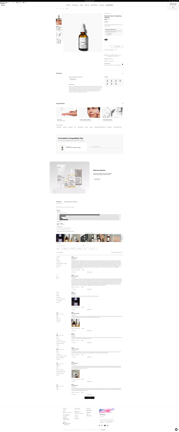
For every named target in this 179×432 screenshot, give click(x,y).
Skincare (57, 8)
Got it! (173, 7)
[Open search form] (170, 1)
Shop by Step (62, 8)
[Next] (98, 0)
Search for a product (96, 146)
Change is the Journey (66, 418)
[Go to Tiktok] (107, 425)
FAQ (75, 410)
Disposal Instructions (78, 411)
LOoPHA (14, 2)
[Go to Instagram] (101, 425)
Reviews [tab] (59, 201)
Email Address (102, 416)
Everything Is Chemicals (66, 419)
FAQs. (116, 49)
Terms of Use (101, 422)
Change (70, 423)
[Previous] (80, 0)
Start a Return (89, 410)
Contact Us (108, 422)
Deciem (26, 2)
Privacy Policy (111, 421)
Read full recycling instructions (108, 120)
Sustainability (65, 417)
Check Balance (77, 418)
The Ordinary (3, 2)
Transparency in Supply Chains (67, 412)
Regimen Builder (97, 179)
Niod (8, 2)
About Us (64, 410)
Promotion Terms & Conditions (79, 413)
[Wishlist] (122, 13)
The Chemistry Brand (20, 2)
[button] (75, 5)
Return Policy (76, 412)
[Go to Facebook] (99, 425)
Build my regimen (73, 79)
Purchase (76, 417)
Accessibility (64, 416)
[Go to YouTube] (105, 425)
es (67, 424)
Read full (61, 120)
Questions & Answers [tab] (70, 201)
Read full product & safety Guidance (85, 120)
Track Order (89, 412)
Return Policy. (111, 50)
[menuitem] (2, 3)
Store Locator (89, 415)
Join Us (64, 411)
